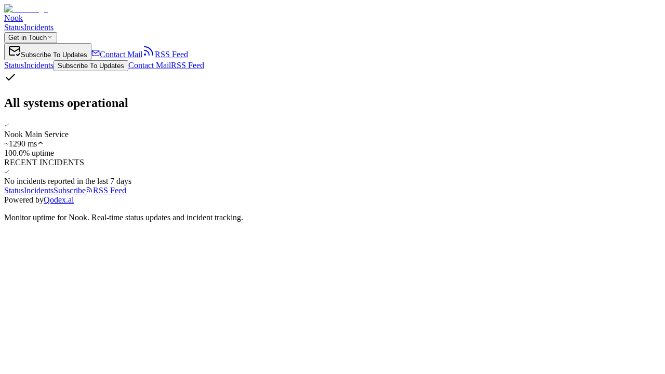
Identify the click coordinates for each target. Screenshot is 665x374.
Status (14, 27)
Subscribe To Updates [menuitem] (54, 55)
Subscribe (70, 190)
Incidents (39, 27)
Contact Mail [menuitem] (121, 54)
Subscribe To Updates (91, 66)
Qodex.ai (59, 199)
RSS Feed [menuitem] (171, 54)
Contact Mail (149, 65)
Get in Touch (27, 38)
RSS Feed (187, 65)
